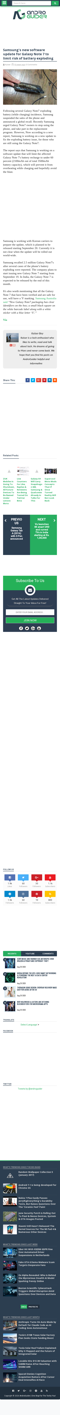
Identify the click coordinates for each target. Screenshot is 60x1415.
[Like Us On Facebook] (21, 628)
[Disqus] (30, 742)
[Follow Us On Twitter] (27, 628)
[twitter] (19, 1391)
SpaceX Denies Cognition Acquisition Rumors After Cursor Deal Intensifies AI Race (36, 1376)
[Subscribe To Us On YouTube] (39, 628)
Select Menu (4, 3)
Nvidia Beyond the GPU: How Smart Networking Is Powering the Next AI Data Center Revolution (36, 975)
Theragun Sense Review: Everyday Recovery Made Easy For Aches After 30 (37, 988)
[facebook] (13, 1391)
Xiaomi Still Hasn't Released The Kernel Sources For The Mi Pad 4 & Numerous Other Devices (37, 1229)
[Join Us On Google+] (33, 628)
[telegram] (36, 1391)
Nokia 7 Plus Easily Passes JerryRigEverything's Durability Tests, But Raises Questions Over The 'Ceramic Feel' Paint (37, 1202)
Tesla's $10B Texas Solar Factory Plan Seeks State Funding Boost (36, 1336)
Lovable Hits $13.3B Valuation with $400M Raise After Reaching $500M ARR (37, 1363)
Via (5, 319)
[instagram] (30, 1391)
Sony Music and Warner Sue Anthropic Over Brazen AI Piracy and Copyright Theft (35, 960)
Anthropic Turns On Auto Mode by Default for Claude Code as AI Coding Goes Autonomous (37, 1325)
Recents (12, 953)
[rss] (47, 1391)
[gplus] (24, 1391)
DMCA (23, 1307)
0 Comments (31, 64)
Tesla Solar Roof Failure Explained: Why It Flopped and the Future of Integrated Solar (37, 1350)
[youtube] (41, 1391)
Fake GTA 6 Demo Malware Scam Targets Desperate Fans (36, 1264)
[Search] (55, 3)
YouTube (30, 953)
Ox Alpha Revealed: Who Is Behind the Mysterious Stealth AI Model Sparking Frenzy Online (37, 1278)
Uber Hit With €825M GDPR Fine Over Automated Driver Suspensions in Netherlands (35, 1252)
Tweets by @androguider (30, 1089)
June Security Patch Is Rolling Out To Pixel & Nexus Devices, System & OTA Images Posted (37, 1216)
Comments (48, 953)
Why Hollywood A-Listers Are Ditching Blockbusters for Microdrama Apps (33, 1003)
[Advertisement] (30, 206)
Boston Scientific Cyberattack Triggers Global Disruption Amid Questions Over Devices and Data (37, 1291)
